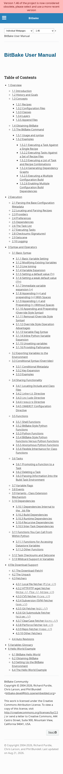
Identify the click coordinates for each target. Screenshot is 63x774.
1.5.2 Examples (25, 139)
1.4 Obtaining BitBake (25, 125)
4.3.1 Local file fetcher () (36, 584)
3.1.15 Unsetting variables (31, 343)
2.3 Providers (20, 214)
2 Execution (15, 197)
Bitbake (34, 18)
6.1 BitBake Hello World (26, 654)
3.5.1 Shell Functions (28, 422)
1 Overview (15, 85)
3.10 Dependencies (23, 501)
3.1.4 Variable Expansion (30, 270)
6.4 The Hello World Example (29, 670)
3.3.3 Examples (25, 374)
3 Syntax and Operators (22, 247)
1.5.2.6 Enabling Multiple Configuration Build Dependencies (34, 187)
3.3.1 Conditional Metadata (32, 366)
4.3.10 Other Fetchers (29, 633)
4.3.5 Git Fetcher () (31, 608)
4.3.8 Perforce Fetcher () (34, 625)
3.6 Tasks (17, 458)
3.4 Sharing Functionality (27, 380)
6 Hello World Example (22, 648)
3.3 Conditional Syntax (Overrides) (32, 361)
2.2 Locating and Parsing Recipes (32, 210)
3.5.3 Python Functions (29, 433)
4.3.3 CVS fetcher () (33, 596)
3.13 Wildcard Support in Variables (33, 559)
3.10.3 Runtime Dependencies (34, 518)
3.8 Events (18, 489)
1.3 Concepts (20, 98)
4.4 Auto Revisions (23, 639)
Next (51, 732)
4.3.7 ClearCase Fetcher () (37, 621)
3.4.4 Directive (30, 402)
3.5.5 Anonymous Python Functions (37, 445)
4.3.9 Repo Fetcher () (34, 629)
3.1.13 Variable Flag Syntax (32, 332)
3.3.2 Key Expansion (28, 370)
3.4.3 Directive (30, 398)
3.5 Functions (20, 416)
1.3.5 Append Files (27, 120)
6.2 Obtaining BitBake (25, 658)
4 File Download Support (23, 565)
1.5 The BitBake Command (28, 129)
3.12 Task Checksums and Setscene (33, 555)
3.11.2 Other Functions (29, 549)
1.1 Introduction (22, 91)
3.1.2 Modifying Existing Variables (36, 262)
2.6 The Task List (22, 226)
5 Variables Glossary (20, 645)
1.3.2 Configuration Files (30, 108)
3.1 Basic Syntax (21, 253)
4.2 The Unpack (21, 574)
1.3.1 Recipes (24, 104)
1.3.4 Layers (23, 116)
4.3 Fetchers (19, 578)
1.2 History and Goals (25, 95)
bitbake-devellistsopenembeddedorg (30, 693)
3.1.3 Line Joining (26, 266)
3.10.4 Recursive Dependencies (34, 522)
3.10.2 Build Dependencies (32, 514)
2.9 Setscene (19, 237)
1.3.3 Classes (23, 112)
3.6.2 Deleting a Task (28, 472)
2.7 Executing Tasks (24, 229)
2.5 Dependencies (23, 222)
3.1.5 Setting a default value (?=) (35, 274)
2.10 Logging (20, 241)
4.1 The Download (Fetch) (27, 570)
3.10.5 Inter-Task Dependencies (35, 526)
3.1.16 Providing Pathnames (33, 347)
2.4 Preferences (21, 218)
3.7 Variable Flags (22, 485)
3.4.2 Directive (30, 393)
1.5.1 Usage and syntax (30, 135)
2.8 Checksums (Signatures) (29, 233)
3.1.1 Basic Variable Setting (32, 258)
